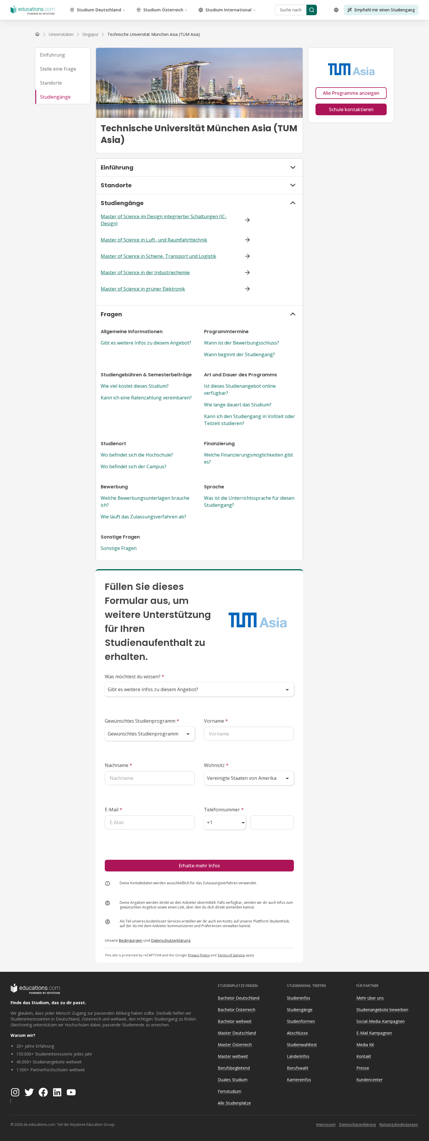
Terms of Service (231, 955)
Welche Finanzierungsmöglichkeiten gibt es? (248, 458)
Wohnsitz (216, 765)
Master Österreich (235, 1044)
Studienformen (301, 1021)
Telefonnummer (224, 809)
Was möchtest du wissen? (134, 676)
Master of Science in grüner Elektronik (143, 289)
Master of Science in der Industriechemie (145, 272)
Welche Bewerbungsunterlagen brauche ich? (145, 501)
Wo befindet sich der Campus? (133, 466)
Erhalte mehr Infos (199, 865)
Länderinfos (298, 1056)
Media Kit (365, 1044)
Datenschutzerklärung (170, 940)
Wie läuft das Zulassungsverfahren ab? (143, 516)
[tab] (62, 55)
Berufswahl (297, 1068)
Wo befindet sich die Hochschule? (137, 455)
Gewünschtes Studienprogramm (142, 721)
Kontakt (363, 1056)
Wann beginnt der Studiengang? (239, 354)
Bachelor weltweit (235, 1021)
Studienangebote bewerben (382, 1009)
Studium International (228, 10)
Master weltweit (233, 1056)
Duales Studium (232, 1079)
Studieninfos (298, 998)
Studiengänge (300, 1009)
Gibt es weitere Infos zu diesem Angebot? (146, 343)
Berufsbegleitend (234, 1068)
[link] (153, 34)
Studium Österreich (163, 10)
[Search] (311, 10)
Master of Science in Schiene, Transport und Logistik (158, 256)
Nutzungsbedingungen (398, 1124)
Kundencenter (369, 1079)
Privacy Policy (199, 955)
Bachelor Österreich (236, 1009)
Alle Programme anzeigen (351, 93)
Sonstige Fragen (119, 548)
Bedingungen (130, 940)
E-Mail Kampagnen (374, 1033)
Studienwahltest (302, 1044)
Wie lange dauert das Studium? (237, 404)
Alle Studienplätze (234, 1103)
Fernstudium (229, 1091)
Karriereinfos (299, 1079)
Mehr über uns (370, 998)
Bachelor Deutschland (238, 998)
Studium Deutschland (99, 10)
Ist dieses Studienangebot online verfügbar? (240, 389)
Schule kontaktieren (351, 109)
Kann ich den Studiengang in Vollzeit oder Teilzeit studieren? (249, 420)
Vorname (216, 721)
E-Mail (113, 809)
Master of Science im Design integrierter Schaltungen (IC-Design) (164, 220)
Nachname (118, 765)
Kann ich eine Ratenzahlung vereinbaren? (146, 397)
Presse (362, 1068)
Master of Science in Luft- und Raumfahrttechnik (154, 240)
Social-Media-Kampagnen (380, 1021)
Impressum (326, 1124)
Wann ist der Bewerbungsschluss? (241, 343)
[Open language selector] (336, 10)
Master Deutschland (237, 1033)
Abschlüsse (297, 1033)
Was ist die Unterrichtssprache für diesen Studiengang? (249, 501)
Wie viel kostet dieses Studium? (135, 386)
